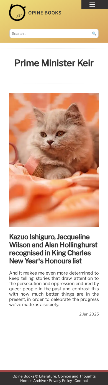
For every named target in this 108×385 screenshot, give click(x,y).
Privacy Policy (60, 381)
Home (25, 381)
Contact (81, 381)
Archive (39, 381)
